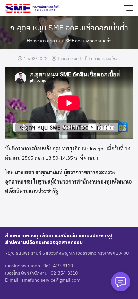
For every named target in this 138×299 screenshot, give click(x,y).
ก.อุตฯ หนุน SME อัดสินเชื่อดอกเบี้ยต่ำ (69, 27)
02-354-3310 (64, 272)
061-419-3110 (58, 265)
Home (33, 40)
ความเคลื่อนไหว (104, 58)
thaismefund (69, 58)
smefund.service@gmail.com (51, 280)
